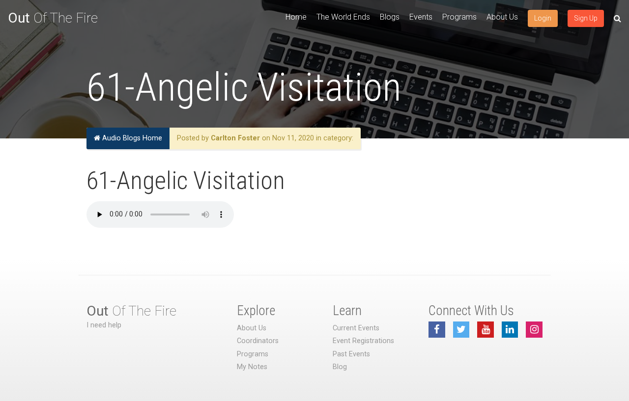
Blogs (390, 17)
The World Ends (343, 17)
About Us (502, 17)
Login (542, 18)
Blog (340, 367)
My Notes (252, 367)
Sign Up (586, 18)
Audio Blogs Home (131, 138)
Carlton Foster (235, 138)
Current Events (356, 328)
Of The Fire (53, 18)
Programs (459, 17)
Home (296, 17)
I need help (103, 325)
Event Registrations (363, 341)
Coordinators (258, 341)
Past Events (351, 354)
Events (420, 17)
